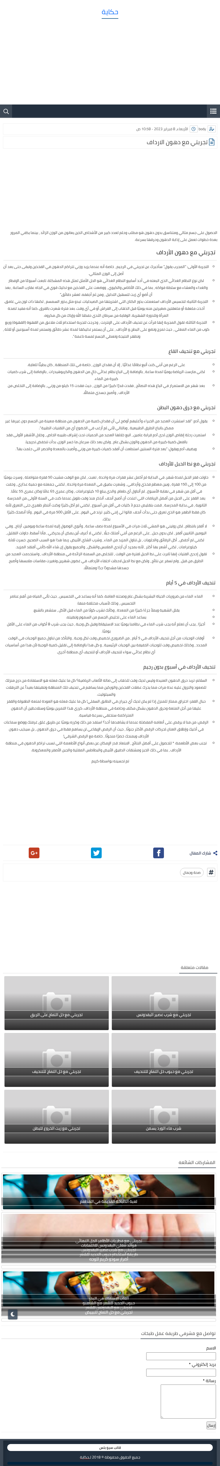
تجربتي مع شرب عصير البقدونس (109, 1250)
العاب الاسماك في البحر (109, 1298)
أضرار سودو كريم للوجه (108, 1259)
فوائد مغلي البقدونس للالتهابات (109, 1245)
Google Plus (34, 853)
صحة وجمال (192, 872)
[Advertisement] (110, 58)
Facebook (158, 853)
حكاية (110, 11)
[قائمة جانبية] (213, 111)
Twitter (96, 853)
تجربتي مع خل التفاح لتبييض (109, 1312)
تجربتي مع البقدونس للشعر (108, 1307)
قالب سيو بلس (110, 1447)
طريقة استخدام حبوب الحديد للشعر (108, 1254)
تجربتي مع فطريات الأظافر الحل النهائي (108, 1241)
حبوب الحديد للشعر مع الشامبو (109, 1303)
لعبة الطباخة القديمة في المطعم (108, 1201)
